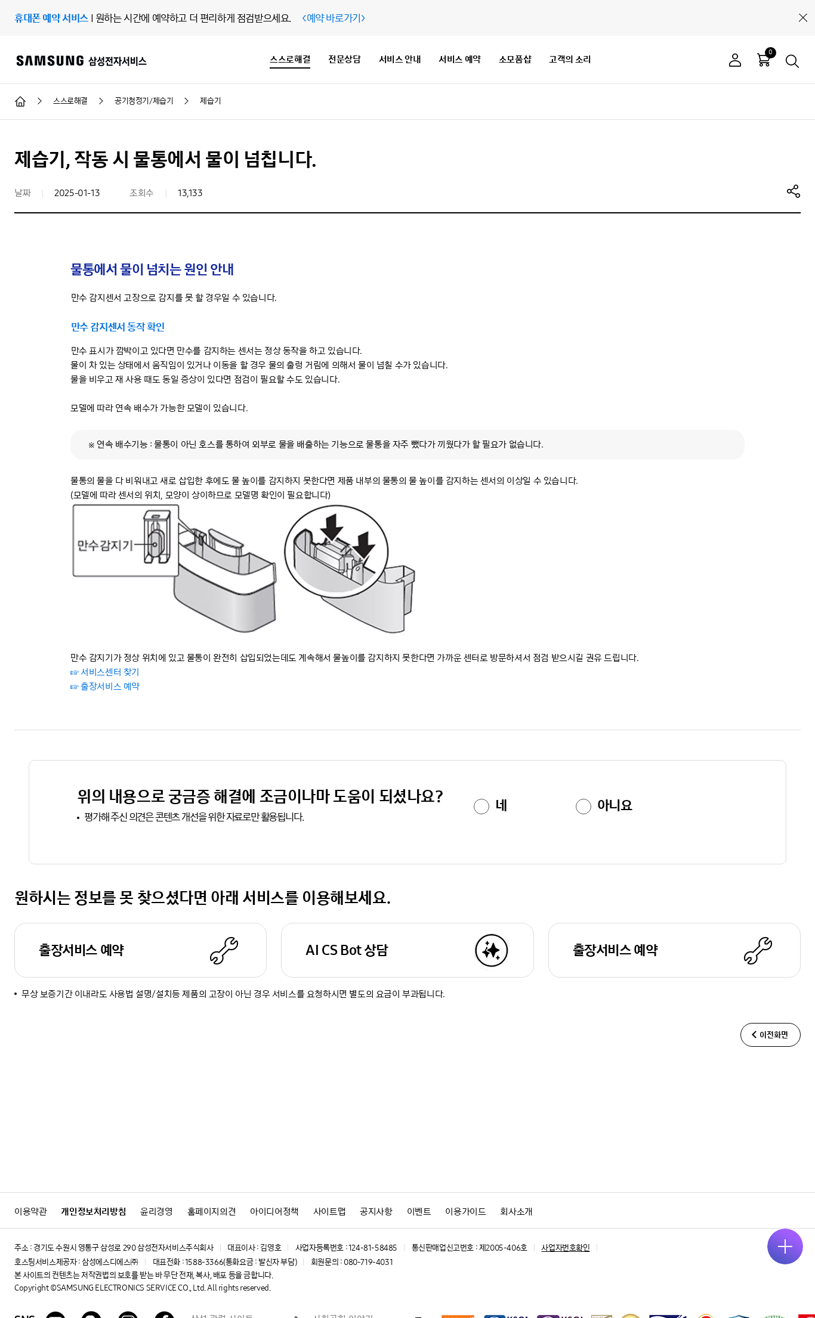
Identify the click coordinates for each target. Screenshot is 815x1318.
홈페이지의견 (211, 1211)
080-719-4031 (368, 1262)
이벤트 (419, 1211)
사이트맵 (329, 1211)
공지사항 (376, 1211)
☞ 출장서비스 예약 (105, 686)
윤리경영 (156, 1211)
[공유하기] (793, 191)
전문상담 (344, 59)
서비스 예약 (460, 59)
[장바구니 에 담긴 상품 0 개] (764, 59)
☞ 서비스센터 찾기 (105, 672)
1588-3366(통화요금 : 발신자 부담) (241, 1262)
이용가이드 (465, 1211)
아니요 (614, 805)
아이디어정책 (274, 1211)
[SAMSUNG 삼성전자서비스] (80, 60)
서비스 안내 (400, 59)
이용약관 (30, 1211)
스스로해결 (290, 59)
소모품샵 (515, 59)
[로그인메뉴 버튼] (735, 61)
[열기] (785, 1246)
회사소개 (516, 1211)
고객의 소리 (570, 59)
